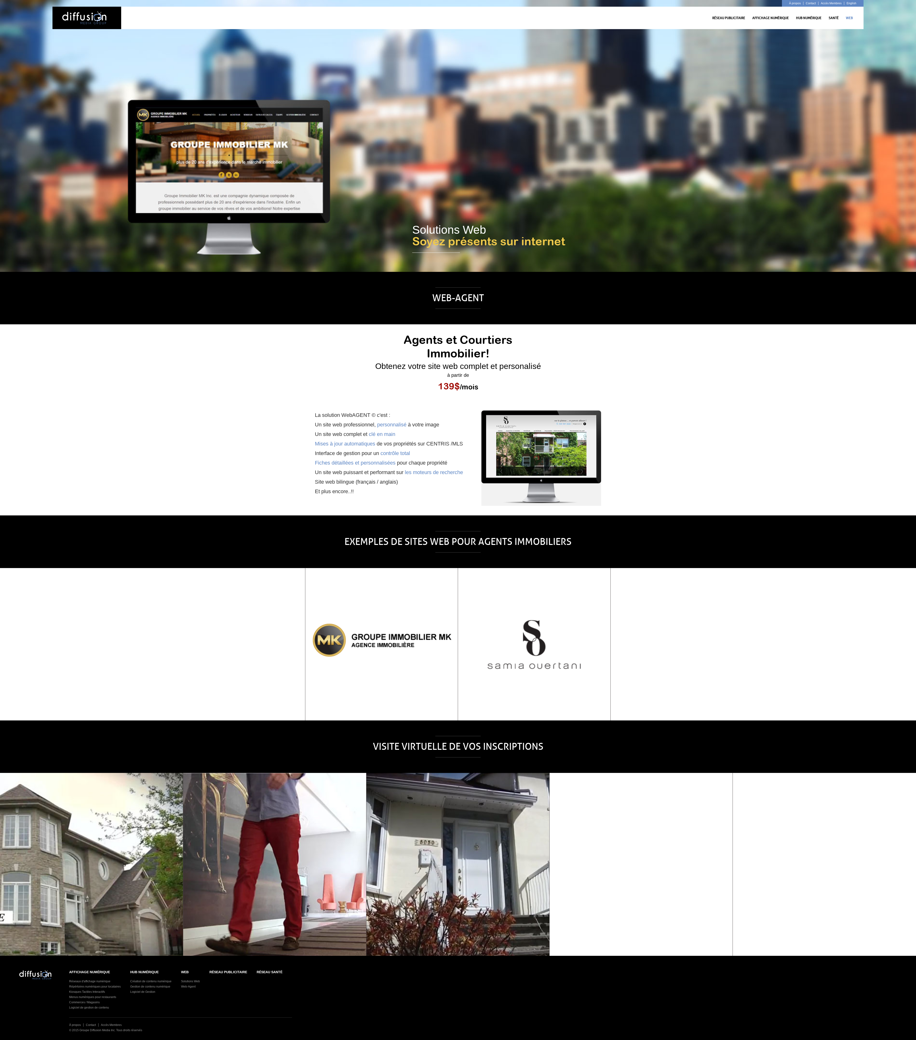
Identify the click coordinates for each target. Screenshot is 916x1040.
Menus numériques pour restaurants (92, 997)
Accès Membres (831, 3)
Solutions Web (190, 981)
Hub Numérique (809, 18)
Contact (811, 3)
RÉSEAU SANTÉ (269, 972)
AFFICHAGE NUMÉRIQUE (770, 18)
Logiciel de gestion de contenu (89, 1007)
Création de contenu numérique (151, 981)
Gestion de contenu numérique (150, 986)
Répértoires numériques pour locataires (95, 986)
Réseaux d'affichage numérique (89, 981)
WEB (849, 18)
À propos (795, 3)
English (851, 3)
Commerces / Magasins (84, 1002)
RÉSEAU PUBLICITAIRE (728, 18)
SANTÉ (834, 18)
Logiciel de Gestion (142, 991)
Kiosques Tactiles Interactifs (87, 991)
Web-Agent (188, 986)
